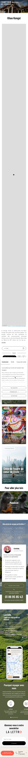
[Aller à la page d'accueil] (6, 3)
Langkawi (7, 541)
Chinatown (9, 537)
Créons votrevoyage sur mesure (7, 753)
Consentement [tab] (5, 362)
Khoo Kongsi (17, 537)
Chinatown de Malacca (18, 531)
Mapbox (9, 326)
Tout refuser (14, 395)
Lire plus (4, 342)
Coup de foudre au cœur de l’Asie (14, 470)
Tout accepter (14, 387)
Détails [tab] (12, 362)
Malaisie (14, 500)
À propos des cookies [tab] (21, 362)
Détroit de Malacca (19, 528)
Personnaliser (13, 391)
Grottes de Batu (7, 531)
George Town (9, 534)
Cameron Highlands (8, 528)
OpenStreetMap (15, 326)
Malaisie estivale (13, 432)
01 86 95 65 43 (14, 597)
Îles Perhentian (18, 534)
